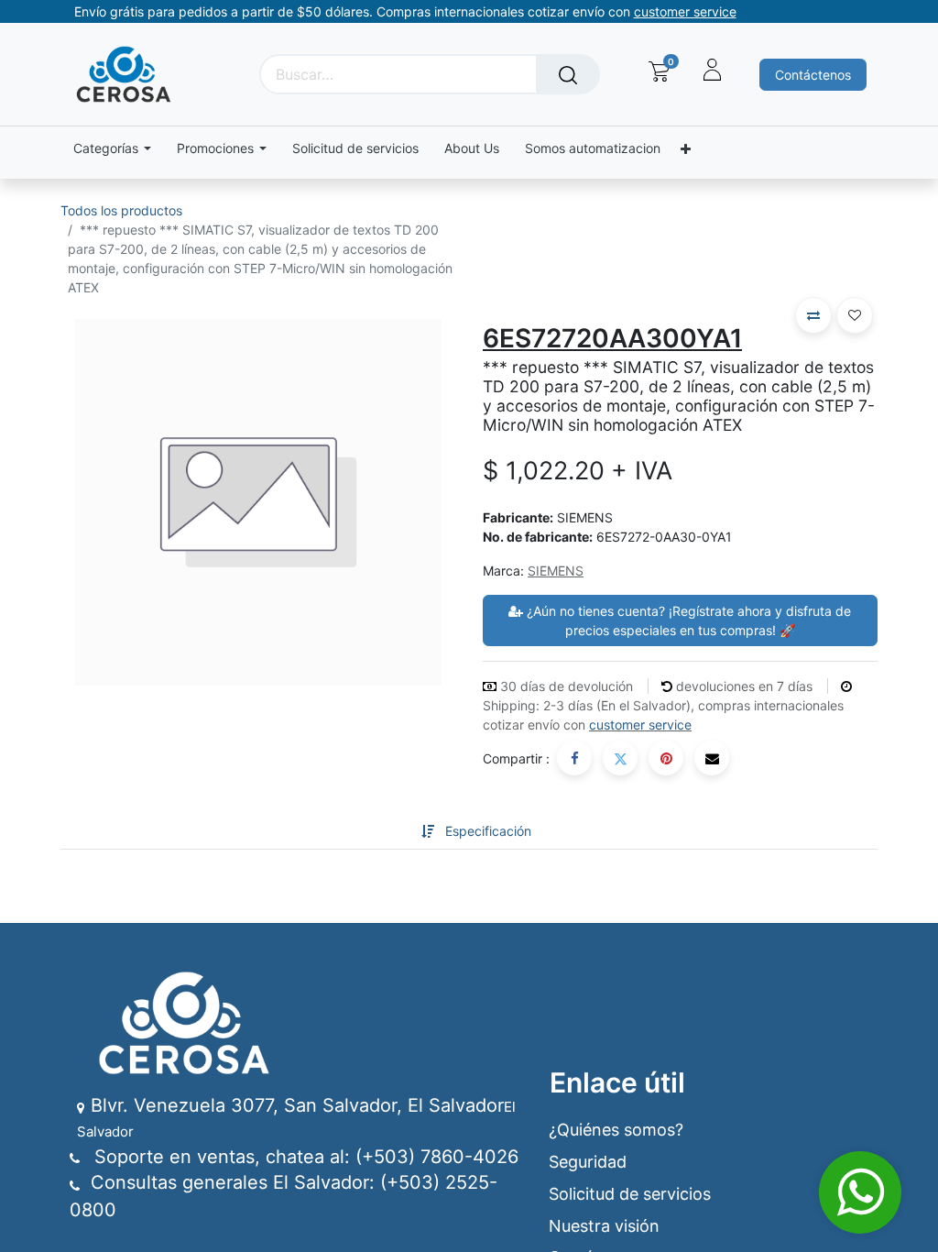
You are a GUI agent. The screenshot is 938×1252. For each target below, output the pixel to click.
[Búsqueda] (568, 74)
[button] (813, 315)
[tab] (392, 831)
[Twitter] (620, 758)
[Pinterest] (666, 758)
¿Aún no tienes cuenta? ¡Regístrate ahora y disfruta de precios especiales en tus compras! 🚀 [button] (687, 620)
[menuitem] (355, 148)
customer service (640, 724)
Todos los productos (121, 210)
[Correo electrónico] (711, 758)
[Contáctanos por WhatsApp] (860, 1192)
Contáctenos (813, 74)
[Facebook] (574, 758)
